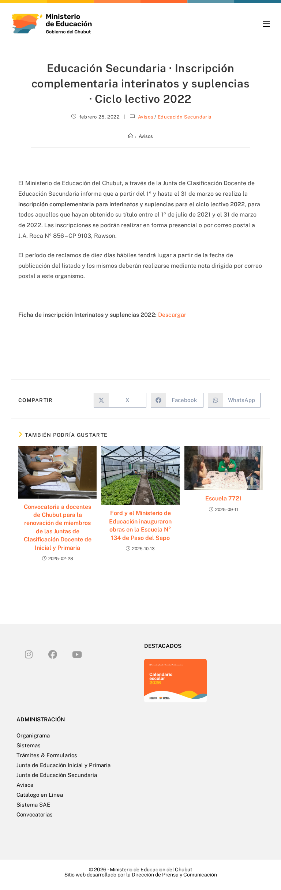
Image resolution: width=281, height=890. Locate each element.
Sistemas (28, 745)
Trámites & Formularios (46, 755)
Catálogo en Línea (39, 795)
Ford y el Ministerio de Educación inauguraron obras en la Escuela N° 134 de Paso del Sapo (140, 525)
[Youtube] (77, 654)
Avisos (146, 117)
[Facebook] (53, 654)
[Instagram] (29, 654)
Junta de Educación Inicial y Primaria (63, 765)
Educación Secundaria (184, 117)
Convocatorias (34, 814)
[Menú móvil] (266, 24)
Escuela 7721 (223, 498)
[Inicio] (130, 136)
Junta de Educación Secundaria (56, 775)
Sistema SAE (33, 804)
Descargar (172, 314)
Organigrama (33, 735)
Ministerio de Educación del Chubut (151, 869)
